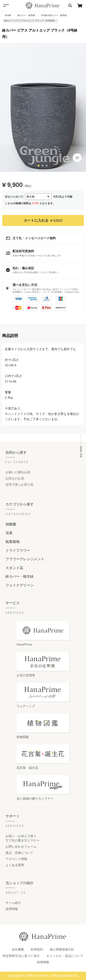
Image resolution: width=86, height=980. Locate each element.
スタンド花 (14, 568)
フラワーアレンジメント (25, 559)
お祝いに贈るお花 (18, 472)
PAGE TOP (80, 451)
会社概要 (18, 949)
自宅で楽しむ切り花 (19, 484)
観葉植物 (13, 542)
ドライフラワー (18, 550)
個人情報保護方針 (62, 949)
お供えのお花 (15, 478)
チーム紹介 (13, 902)
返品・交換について (19, 852)
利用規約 (37, 949)
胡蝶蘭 (11, 524)
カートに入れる (43, 220)
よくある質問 (15, 865)
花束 (9, 533)
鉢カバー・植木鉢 (26, 15)
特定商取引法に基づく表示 (21, 956)
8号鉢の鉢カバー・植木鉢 (54, 15)
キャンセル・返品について (64, 956)
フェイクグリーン (20, 585)
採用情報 (12, 909)
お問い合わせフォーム (21, 846)
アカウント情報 (16, 859)
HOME (8, 15)
